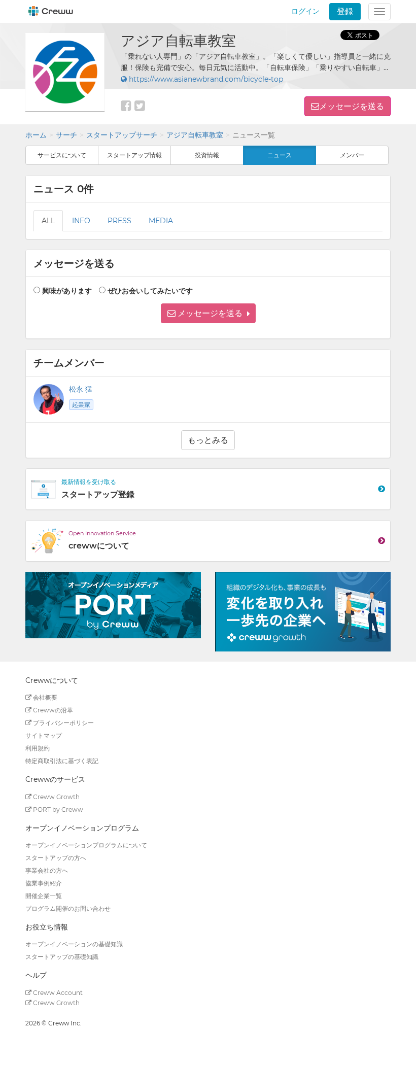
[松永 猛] (48, 399)
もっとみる (208, 440)
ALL (48, 220)
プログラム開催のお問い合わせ (68, 908)
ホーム (36, 135)
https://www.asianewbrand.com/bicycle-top (205, 79)
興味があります (67, 290)
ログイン (305, 11)
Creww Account (57, 992)
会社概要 (44, 697)
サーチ (66, 135)
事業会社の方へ (46, 870)
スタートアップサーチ (121, 135)
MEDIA (161, 220)
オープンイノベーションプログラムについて (86, 845)
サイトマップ (43, 735)
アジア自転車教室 (194, 135)
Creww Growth (55, 797)
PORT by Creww (57, 809)
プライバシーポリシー (62, 723)
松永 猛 (80, 389)
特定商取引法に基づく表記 (61, 761)
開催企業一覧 (43, 896)
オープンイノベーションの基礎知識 (74, 944)
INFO (81, 220)
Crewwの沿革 (52, 710)
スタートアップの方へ (55, 858)
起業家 (81, 404)
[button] (208, 313)
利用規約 (37, 748)
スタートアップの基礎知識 (61, 956)
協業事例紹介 (43, 883)
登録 (345, 11)
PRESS (119, 220)
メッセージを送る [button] (351, 106)
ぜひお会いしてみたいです (150, 290)
